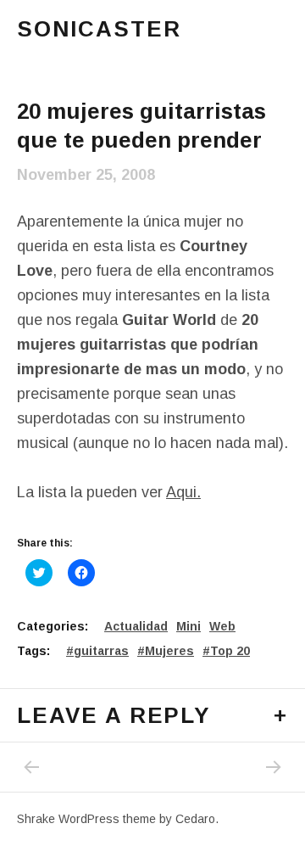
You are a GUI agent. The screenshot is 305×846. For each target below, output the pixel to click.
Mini (188, 626)
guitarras (101, 651)
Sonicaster (99, 29)
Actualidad (136, 626)
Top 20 (230, 651)
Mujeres (169, 651)
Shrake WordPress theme (86, 819)
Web (222, 626)
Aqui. (183, 492)
